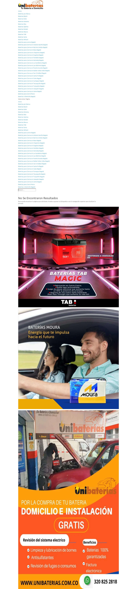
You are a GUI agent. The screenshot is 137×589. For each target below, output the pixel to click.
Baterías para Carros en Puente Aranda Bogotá (32, 68)
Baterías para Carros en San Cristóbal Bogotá (32, 73)
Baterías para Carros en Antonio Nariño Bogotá (33, 45)
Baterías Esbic (22, 19)
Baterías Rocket (23, 29)
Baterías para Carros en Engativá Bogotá (30, 55)
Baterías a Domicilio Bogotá (26, 96)
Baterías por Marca (24, 14)
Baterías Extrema (23, 21)
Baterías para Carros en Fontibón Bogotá (31, 58)
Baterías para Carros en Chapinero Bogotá (31, 52)
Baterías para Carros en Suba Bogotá (29, 78)
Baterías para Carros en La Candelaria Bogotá (32, 63)
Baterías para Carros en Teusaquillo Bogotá (31, 83)
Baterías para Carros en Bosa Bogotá (29, 50)
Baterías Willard (23, 39)
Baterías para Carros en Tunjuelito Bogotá (31, 86)
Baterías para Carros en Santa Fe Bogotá (30, 76)
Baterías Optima (23, 27)
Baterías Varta (22, 37)
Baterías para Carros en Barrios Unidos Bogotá (32, 47)
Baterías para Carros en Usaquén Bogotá (31, 89)
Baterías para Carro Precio (26, 94)
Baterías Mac (22, 24)
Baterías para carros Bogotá (27, 42)
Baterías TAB (22, 34)
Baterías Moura (23, 32)
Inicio (20, 11)
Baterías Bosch (22, 16)
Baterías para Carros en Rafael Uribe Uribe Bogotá (34, 70)
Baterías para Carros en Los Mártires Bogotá (32, 65)
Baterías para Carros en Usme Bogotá (30, 91)
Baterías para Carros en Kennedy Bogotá (31, 60)
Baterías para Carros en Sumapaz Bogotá (31, 81)
